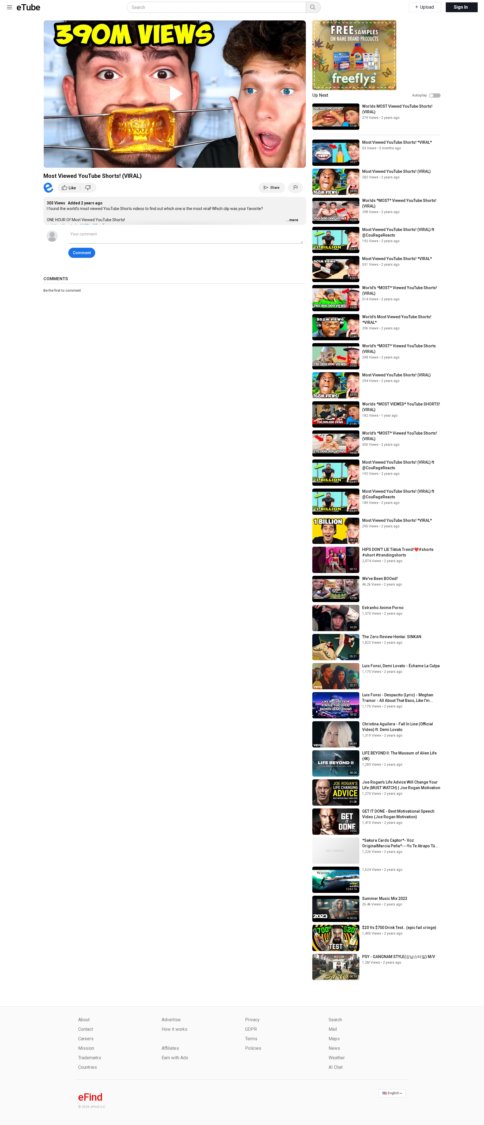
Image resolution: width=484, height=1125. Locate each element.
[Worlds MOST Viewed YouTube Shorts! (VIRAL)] (335, 116)
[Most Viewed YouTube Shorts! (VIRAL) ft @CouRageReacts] (335, 240)
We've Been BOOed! (380, 578)
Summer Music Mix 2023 (384, 898)
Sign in (461, 7)
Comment (82, 253)
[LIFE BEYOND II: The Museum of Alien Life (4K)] (335, 763)
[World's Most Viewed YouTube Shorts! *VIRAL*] (335, 327)
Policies (253, 1048)
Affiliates (170, 1048)
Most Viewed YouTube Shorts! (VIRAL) (396, 171)
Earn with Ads (175, 1057)
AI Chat (336, 1067)
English (393, 1093)
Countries (87, 1067)
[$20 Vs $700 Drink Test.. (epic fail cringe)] (335, 938)
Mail (333, 1029)
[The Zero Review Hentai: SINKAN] (335, 647)
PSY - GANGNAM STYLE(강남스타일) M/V (398, 956)
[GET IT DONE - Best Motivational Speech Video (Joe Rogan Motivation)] (335, 821)
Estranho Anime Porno (383, 607)
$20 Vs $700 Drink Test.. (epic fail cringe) (399, 927)
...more (292, 220)
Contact (85, 1029)
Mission (86, 1048)
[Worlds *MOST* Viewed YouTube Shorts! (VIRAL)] (335, 211)
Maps (334, 1038)
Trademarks (89, 1057)
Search (335, 1019)
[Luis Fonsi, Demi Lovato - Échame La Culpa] (335, 676)
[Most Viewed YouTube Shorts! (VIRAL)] (335, 182)
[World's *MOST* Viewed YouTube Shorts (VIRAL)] (335, 356)
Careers (86, 1038)
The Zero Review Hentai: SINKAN (391, 637)
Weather (337, 1057)
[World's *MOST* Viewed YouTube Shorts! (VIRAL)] (335, 298)
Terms (251, 1038)
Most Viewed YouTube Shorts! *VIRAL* (397, 142)
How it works (174, 1029)
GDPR (251, 1029)
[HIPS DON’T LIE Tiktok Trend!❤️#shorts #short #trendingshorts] (335, 560)
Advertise (171, 1019)
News (334, 1048)
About (84, 1019)
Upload (426, 7)
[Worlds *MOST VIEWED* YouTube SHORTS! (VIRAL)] (335, 414)
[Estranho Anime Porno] (335, 618)
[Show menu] (9, 6)
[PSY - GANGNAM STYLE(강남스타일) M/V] (335, 967)
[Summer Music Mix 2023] (335, 909)
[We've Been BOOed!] (335, 589)
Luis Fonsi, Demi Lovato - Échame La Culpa (401, 666)
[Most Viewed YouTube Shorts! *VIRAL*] (335, 153)
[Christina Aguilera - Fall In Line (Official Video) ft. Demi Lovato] (335, 734)
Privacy (252, 1019)
